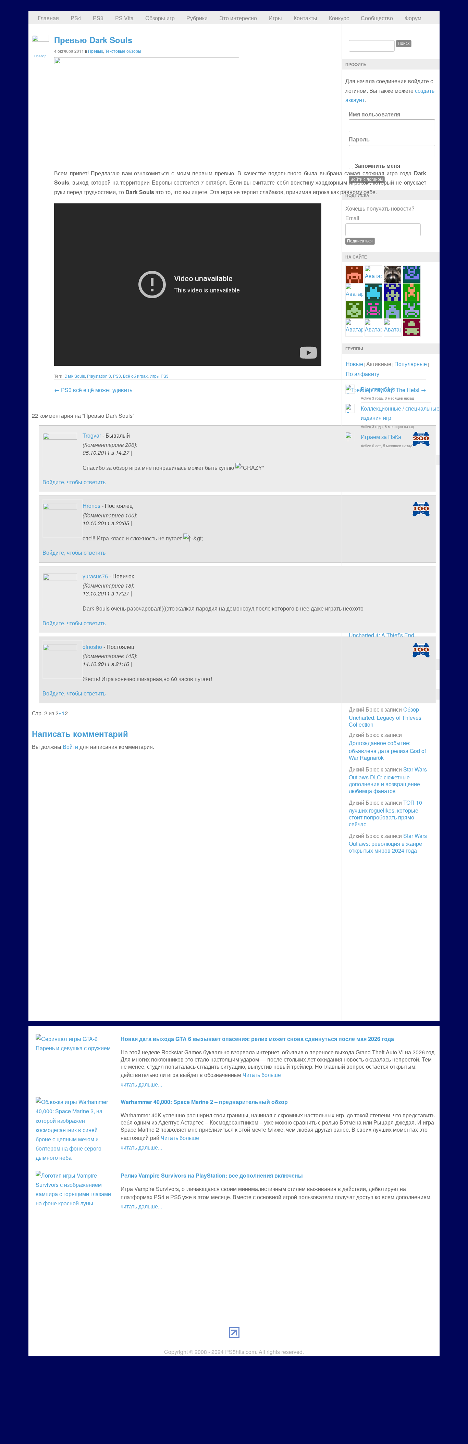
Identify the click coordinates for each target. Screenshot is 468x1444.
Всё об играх (135, 376)
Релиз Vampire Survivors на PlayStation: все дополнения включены (212, 1175)
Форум (413, 18)
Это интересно (238, 18)
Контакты (305, 18)
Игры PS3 (159, 376)
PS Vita (124, 18)
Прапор (40, 55)
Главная (48, 18)
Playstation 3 (99, 376)
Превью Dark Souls (93, 40)
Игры (275, 18)
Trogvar (92, 435)
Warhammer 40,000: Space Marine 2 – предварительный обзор (204, 1102)
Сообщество (377, 18)
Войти (70, 747)
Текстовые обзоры (123, 51)
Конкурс (339, 18)
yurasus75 (95, 576)
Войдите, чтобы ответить (74, 482)
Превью (95, 51)
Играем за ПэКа (381, 437)
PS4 (76, 18)
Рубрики (197, 18)
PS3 (98, 18)
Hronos (91, 506)
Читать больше (262, 1075)
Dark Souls (74, 376)
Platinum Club (378, 389)
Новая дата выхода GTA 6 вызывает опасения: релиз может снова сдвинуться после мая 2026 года (257, 1039)
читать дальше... (141, 1084)
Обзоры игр (160, 18)
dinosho (92, 647)
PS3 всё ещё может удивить (93, 390)
